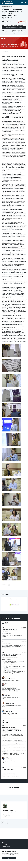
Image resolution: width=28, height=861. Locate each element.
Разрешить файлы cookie (8, 858)
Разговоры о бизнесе (6, 846)
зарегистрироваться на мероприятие (14, 27)
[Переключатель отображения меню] (25, 2)
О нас (3, 842)
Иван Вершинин (8, 695)
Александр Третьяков (10, 678)
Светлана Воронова (9, 703)
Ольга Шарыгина (8, 711)
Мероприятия (4, 844)
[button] (6, 822)
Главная (3, 6)
